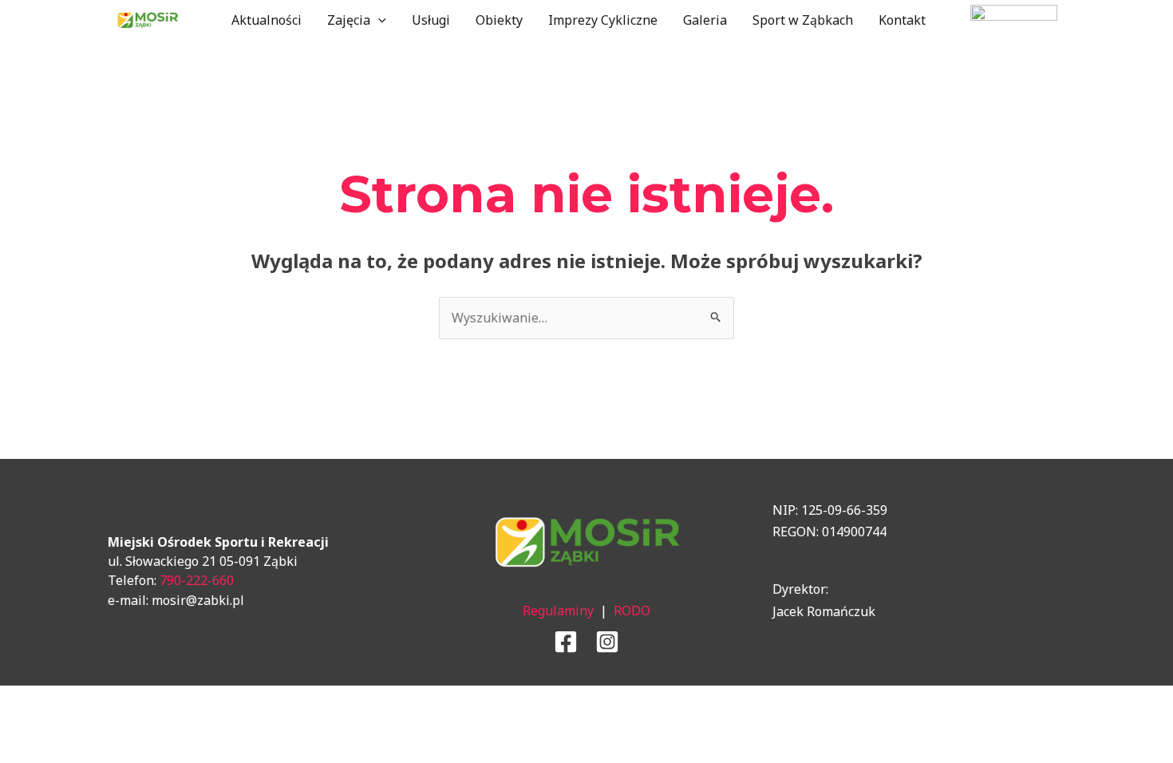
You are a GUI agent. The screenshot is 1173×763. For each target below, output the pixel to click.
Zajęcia (348, 20)
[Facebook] (566, 642)
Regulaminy (558, 610)
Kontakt (902, 20)
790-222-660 (197, 580)
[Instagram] (607, 642)
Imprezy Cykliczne (603, 20)
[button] (378, 20)
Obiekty (499, 20)
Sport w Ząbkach (802, 20)
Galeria (705, 20)
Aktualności (266, 20)
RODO (632, 610)
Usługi (431, 20)
